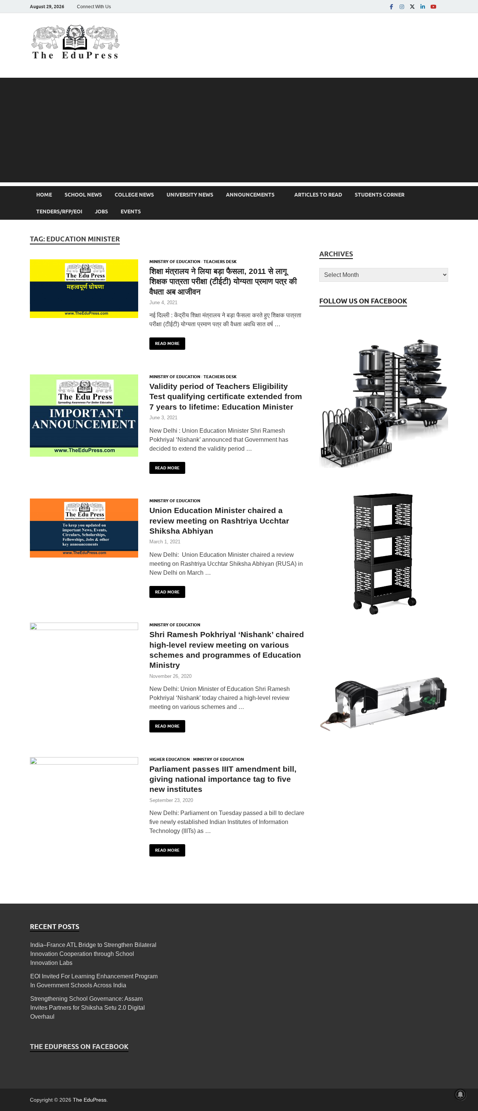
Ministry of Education (174, 261)
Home (44, 195)
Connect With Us (94, 6)
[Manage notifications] (460, 1095)
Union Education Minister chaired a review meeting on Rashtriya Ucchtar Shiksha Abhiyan (219, 520)
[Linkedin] (422, 6)
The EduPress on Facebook (79, 1046)
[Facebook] (391, 6)
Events (131, 212)
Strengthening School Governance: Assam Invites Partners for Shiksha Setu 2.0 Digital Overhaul (87, 1008)
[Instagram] (401, 6)
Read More (164, 341)
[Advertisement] (239, 130)
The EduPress (89, 1100)
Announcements (250, 195)
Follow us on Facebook (363, 301)
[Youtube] (433, 6)
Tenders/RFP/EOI (59, 212)
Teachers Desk (220, 261)
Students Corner (379, 195)
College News (134, 195)
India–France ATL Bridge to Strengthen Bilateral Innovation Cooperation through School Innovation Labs (93, 954)
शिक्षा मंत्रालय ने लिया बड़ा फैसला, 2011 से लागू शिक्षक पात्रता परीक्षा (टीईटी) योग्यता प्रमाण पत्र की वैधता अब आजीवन (223, 281)
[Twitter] (412, 6)
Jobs (101, 212)
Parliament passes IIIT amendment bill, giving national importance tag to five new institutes (223, 779)
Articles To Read (318, 195)
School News (83, 195)
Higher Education (169, 759)
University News (190, 195)
